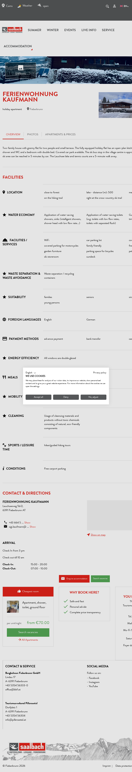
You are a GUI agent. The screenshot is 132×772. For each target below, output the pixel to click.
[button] (31, 373)
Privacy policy (99, 372)
